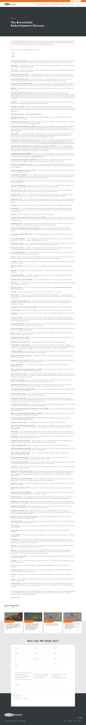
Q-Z (13, 56)
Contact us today (15, 597)
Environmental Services (42, 4)
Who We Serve (70, 4)
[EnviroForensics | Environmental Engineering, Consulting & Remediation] (13, 715)
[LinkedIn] (81, 718)
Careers (59, 1)
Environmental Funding (57, 4)
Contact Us (65, 1)
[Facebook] (78, 718)
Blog (46, 1)
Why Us (79, 4)
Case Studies (52, 1)
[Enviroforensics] (10, 4)
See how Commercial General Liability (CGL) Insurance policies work (55, 143)
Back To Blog (8, 607)
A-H (13, 52)
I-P (13, 54)
